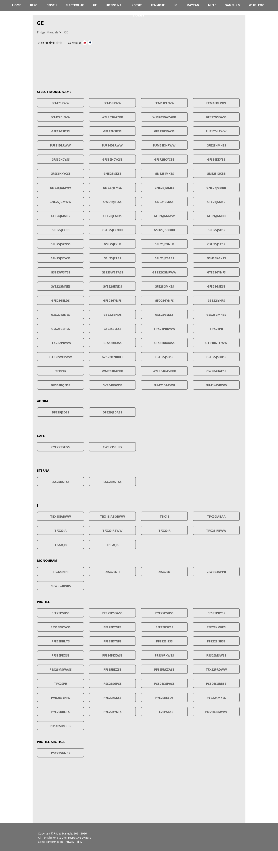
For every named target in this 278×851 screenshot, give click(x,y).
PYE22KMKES (216, 698)
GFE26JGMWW (164, 216)
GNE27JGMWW (60, 202)
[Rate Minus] (90, 42)
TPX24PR (216, 329)
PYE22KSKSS (112, 698)
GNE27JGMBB (216, 188)
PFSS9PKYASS (61, 627)
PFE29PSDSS (60, 613)
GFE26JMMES (60, 216)
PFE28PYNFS (112, 627)
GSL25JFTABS (164, 258)
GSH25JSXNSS (60, 244)
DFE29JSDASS (112, 412)
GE (95, 5)
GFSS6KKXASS (164, 343)
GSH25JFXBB (60, 230)
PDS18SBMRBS (60, 726)
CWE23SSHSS (112, 447)
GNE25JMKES (164, 173)
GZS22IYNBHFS (112, 357)
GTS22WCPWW (60, 357)
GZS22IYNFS (216, 300)
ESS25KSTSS (60, 482)
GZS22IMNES (60, 315)
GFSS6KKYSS (216, 159)
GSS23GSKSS (164, 315)
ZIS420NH (112, 572)
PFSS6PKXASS (112, 655)
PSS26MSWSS (216, 655)
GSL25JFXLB (112, 244)
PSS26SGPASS (164, 683)
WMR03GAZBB (112, 117)
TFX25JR (61, 545)
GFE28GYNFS (112, 300)
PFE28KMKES (216, 627)
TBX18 (164, 516)
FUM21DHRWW (164, 145)
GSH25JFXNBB (112, 230)
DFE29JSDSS (60, 412)
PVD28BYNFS (60, 698)
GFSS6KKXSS (112, 343)
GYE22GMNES (61, 286)
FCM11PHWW (164, 103)
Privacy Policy (74, 842)
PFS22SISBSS (216, 641)
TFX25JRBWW (216, 530)
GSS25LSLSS (112, 329)
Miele (212, 5)
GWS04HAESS (216, 371)
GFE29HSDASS (164, 131)
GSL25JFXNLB (164, 244)
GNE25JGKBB (216, 173)
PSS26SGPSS (112, 683)
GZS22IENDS (112, 315)
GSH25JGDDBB (164, 230)
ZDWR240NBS (60, 586)
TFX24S (60, 371)
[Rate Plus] (84, 42)
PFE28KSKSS (164, 627)
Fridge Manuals (63, 833)
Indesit (136, 5)
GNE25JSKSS (112, 173)
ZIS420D (164, 572)
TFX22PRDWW (216, 669)
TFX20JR (164, 530)
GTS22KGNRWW (164, 272)
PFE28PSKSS (164, 712)
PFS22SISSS (164, 641)
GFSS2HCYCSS (112, 159)
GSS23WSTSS (60, 272)
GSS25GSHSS (60, 329)
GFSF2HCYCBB (164, 159)
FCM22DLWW (60, 117)
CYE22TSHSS (60, 447)
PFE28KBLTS (60, 641)
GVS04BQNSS (60, 385)
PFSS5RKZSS (112, 669)
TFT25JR (112, 545)
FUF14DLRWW (112, 145)
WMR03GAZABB (164, 117)
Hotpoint (113, 5)
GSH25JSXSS (216, 230)
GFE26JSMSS (216, 202)
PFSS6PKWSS (164, 655)
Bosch (52, 5)
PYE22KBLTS (60, 712)
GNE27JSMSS (112, 188)
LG (175, 5)
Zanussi (139, 15)
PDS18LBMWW (216, 712)
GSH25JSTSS (216, 244)
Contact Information (50, 842)
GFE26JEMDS (112, 216)
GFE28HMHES (216, 145)
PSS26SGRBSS (216, 683)
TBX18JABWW (60, 516)
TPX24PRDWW (164, 329)
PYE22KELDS (164, 698)
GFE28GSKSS (216, 286)
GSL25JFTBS (112, 258)
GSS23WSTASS (112, 272)
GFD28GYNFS (164, 300)
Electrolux (75, 5)
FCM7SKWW (61, 103)
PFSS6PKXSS (60, 655)
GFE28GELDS (60, 300)
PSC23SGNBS (60, 753)
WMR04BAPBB (112, 371)
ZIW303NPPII (216, 572)
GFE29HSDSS (112, 131)
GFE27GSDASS (216, 117)
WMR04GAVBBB (164, 371)
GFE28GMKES (164, 286)
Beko (34, 5)
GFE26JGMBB (216, 216)
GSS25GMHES (216, 315)
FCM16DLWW (216, 103)
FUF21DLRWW (60, 145)
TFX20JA (60, 530)
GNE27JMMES (164, 188)
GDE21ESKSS (164, 202)
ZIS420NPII (60, 572)
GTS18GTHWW (216, 343)
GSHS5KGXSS (216, 258)
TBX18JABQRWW (112, 516)
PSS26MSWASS (61, 669)
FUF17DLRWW (216, 131)
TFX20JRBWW (112, 530)
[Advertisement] (139, 64)
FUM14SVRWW (216, 385)
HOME (16, 5)
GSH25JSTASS (60, 258)
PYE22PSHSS (164, 613)
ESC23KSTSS (112, 482)
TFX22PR (60, 683)
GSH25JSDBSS (216, 357)
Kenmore (158, 5)
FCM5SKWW (112, 103)
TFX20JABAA (216, 516)
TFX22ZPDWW (60, 343)
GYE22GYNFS (216, 272)
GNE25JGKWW (60, 188)
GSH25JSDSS (164, 357)
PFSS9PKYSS (216, 613)
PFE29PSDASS (112, 613)
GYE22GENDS (112, 286)
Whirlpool (257, 5)
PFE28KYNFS (112, 641)
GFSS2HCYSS (60, 159)
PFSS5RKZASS (164, 669)
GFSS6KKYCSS (61, 173)
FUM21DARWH (164, 385)
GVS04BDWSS (112, 385)
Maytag (193, 5)
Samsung (232, 5)
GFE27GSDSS (60, 131)
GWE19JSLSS (112, 202)
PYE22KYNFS (112, 712)
